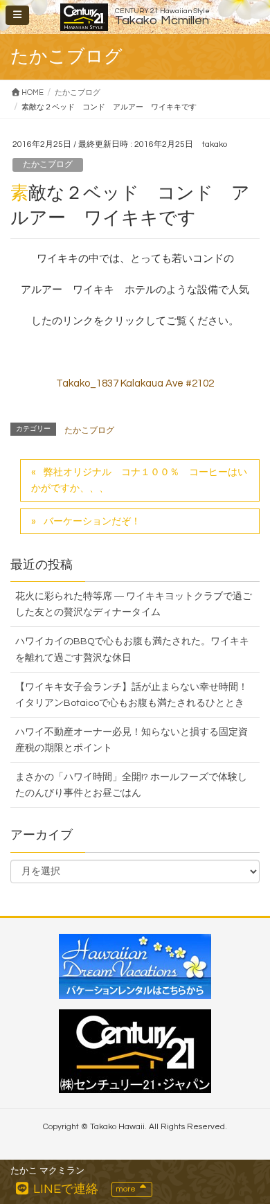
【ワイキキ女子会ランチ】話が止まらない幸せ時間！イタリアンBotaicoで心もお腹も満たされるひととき (131, 695)
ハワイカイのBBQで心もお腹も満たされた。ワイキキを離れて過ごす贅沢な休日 (132, 649)
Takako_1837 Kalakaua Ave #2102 (135, 383)
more (127, 1189)
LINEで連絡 (64, 1189)
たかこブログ (48, 164)
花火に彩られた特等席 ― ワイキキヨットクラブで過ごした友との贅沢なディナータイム (133, 604)
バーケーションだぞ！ (92, 521)
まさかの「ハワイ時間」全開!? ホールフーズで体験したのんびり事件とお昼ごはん (131, 785)
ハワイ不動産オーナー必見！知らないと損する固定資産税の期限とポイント (131, 740)
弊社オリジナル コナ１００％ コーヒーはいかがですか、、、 (139, 480)
